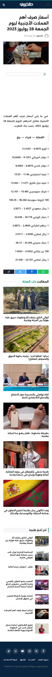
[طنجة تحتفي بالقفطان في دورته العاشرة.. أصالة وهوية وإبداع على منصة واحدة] (26, 454)
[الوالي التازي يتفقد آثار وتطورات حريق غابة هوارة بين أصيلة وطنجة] (26, 300)
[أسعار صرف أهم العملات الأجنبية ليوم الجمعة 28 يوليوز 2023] (26, 53)
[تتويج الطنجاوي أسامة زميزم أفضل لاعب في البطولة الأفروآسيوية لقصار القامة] (42, 628)
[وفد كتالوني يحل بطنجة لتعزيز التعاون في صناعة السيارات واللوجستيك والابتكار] (26, 493)
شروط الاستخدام (10, 660)
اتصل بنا (31, 660)
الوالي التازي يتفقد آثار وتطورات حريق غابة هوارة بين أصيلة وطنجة (19, 540)
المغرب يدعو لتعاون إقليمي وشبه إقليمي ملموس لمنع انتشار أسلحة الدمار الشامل (19, 584)
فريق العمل (43, 660)
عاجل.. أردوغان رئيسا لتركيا (20, 567)
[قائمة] (47, 5)
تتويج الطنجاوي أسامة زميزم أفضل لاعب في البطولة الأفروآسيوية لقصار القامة (19, 628)
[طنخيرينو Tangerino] (26, 4)
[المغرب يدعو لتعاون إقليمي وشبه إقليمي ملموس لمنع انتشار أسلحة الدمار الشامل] (42, 585)
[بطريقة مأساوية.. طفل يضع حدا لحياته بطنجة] (26, 416)
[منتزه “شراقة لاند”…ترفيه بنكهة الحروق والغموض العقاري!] (26, 338)
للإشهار (23, 660)
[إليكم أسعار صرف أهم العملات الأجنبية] (42, 614)
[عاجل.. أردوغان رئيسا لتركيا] (42, 570)
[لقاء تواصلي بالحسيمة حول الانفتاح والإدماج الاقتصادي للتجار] (26, 377)
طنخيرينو (40, 36)
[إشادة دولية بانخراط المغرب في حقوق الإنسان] (42, 599)
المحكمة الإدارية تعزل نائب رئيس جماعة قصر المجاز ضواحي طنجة (20, 555)
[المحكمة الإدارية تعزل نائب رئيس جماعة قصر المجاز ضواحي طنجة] (42, 556)
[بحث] (4, 5)
